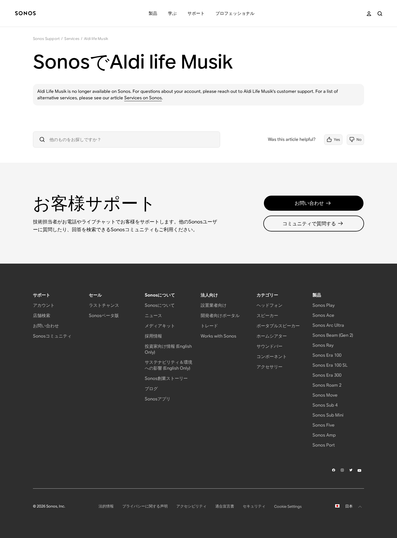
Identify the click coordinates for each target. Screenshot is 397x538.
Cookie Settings (288, 506)
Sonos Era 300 (326, 375)
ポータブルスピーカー (278, 326)
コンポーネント (272, 356)
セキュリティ (254, 506)
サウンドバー (269, 346)
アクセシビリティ (191, 506)
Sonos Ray (323, 345)
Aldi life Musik (96, 38)
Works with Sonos (218, 336)
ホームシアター (272, 336)
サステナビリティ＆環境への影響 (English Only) (168, 365)
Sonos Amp (324, 435)
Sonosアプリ (157, 399)
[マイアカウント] (369, 13)
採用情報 (153, 336)
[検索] (380, 13)
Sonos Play (323, 305)
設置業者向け (214, 305)
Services (71, 38)
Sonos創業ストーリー (166, 378)
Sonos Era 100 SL (330, 365)
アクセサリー (269, 367)
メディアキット (160, 326)
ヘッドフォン (269, 305)
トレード (209, 326)
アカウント (44, 305)
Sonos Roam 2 (326, 385)
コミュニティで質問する (309, 223)
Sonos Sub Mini (328, 415)
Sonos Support (46, 38)
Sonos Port (323, 445)
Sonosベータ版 (104, 315)
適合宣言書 (224, 506)
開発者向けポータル (220, 315)
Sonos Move (325, 395)
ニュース (153, 315)
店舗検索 (41, 315)
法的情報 (106, 506)
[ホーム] (25, 13)
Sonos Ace (323, 315)
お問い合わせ (309, 203)
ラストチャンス (104, 305)
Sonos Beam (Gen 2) (332, 335)
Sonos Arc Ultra (328, 325)
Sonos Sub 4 (325, 405)
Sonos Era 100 (326, 355)
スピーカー (267, 315)
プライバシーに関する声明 (145, 506)
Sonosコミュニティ (52, 336)
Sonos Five (323, 425)
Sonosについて (160, 305)
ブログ (151, 388)
